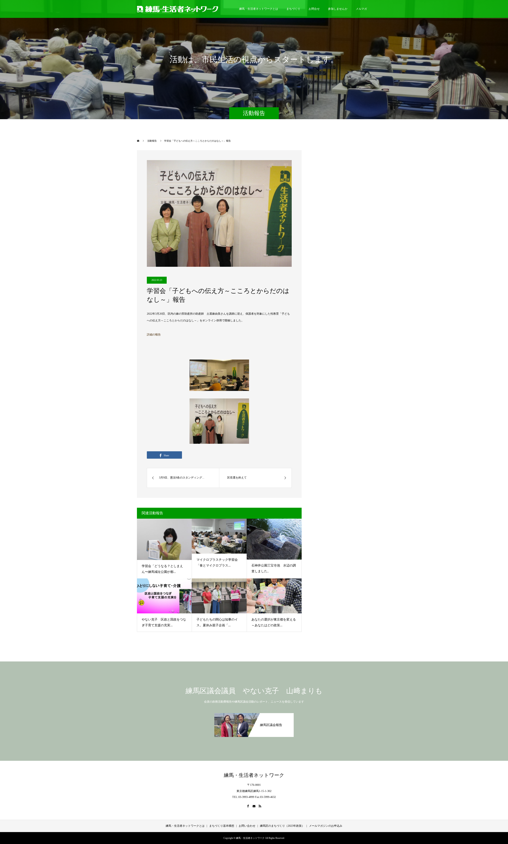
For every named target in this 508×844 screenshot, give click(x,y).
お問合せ (314, 8)
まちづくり (293, 8)
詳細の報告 (154, 334)
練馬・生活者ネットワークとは (258, 8)
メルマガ (361, 8)
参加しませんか (337, 8)
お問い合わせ (247, 825)
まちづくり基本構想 (221, 825)
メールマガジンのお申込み (325, 825)
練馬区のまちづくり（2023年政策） (282, 825)
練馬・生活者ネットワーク (254, 775)
